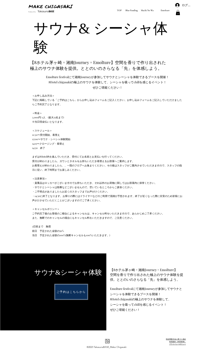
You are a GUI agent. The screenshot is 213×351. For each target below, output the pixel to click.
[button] (178, 12)
